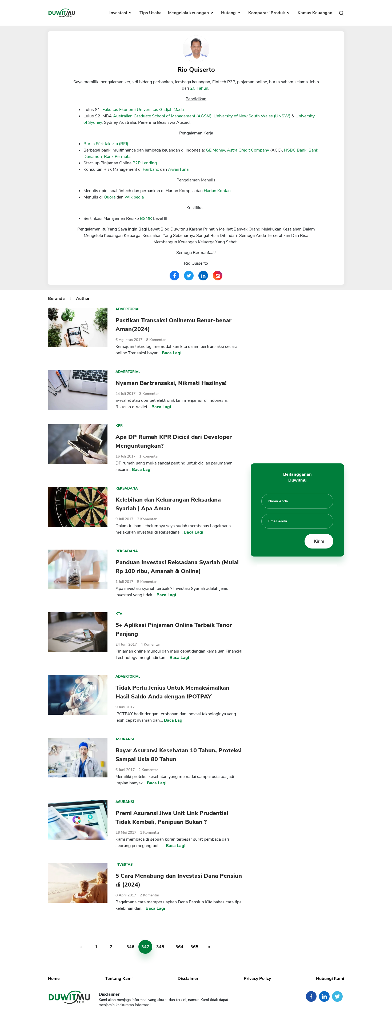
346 (130, 947)
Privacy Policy (257, 979)
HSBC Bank (295, 150)
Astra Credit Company (248, 150)
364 (179, 947)
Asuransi (124, 739)
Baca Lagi (171, 353)
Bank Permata (117, 157)
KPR (119, 425)
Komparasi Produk (267, 13)
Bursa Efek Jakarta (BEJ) (105, 144)
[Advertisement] (297, 375)
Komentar (156, 339)
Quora (109, 197)
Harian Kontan (217, 191)
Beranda (56, 298)
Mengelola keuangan (189, 13)
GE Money (215, 150)
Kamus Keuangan (315, 13)
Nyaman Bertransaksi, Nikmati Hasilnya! (171, 383)
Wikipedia (134, 197)
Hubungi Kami (330, 979)
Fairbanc (151, 169)
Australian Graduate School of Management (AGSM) (162, 116)
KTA (118, 613)
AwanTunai (179, 169)
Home (54, 979)
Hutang (229, 13)
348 (160, 947)
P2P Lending (145, 163)
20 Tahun (199, 88)
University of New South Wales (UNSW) (252, 116)
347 (145, 947)
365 (194, 947)
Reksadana (126, 488)
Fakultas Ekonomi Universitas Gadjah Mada (143, 110)
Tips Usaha (150, 13)
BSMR (146, 218)
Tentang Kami (119, 979)
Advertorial (127, 309)
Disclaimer (188, 979)
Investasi (118, 13)
